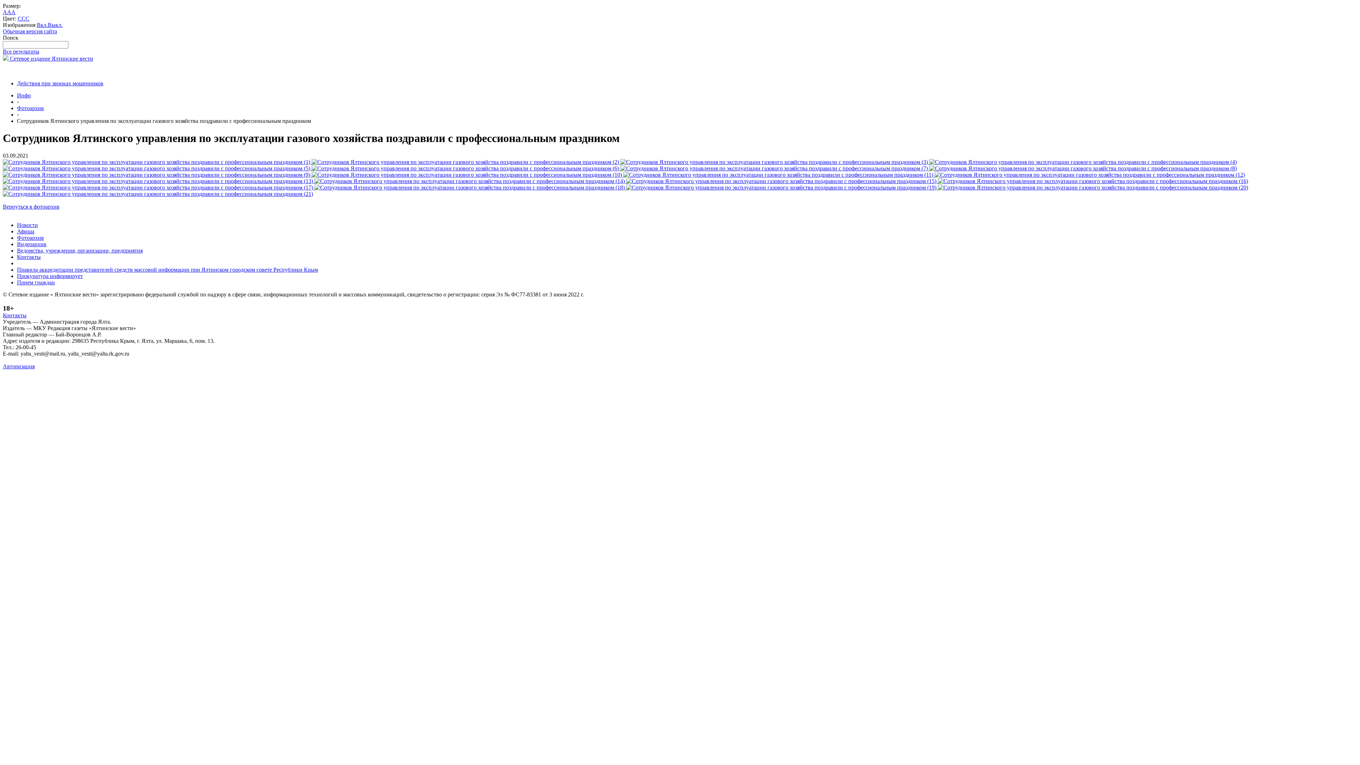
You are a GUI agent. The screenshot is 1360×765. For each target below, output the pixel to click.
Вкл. (42, 25)
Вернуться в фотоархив (31, 207)
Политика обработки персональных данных (56, 360)
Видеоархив (31, 244)
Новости (27, 225)
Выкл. (55, 25)
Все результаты (21, 52)
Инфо (24, 95)
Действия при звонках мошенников (60, 83)
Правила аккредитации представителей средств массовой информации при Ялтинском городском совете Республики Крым (167, 270)
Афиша (25, 231)
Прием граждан (36, 282)
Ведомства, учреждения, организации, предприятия (80, 251)
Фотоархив (30, 108)
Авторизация (19, 366)
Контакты (29, 257)
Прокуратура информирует (50, 276)
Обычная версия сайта (30, 31)
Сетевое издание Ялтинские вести (50, 59)
